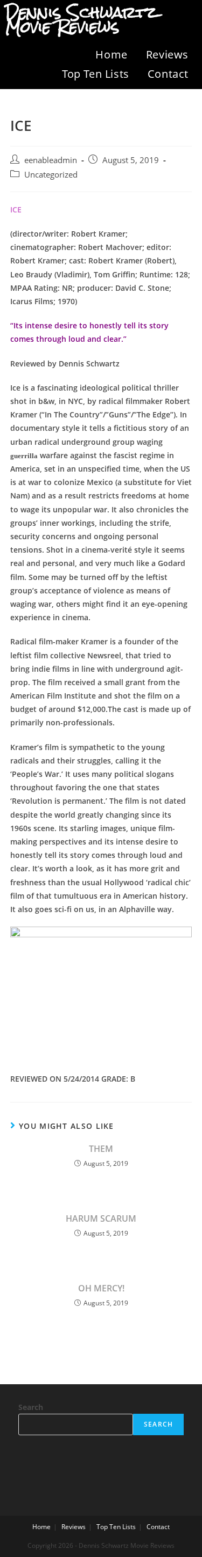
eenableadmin (50, 160)
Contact (168, 74)
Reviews (167, 54)
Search (30, 1407)
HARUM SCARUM (101, 1218)
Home (111, 54)
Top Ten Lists (95, 74)
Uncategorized (51, 175)
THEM (101, 1149)
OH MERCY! (101, 1288)
